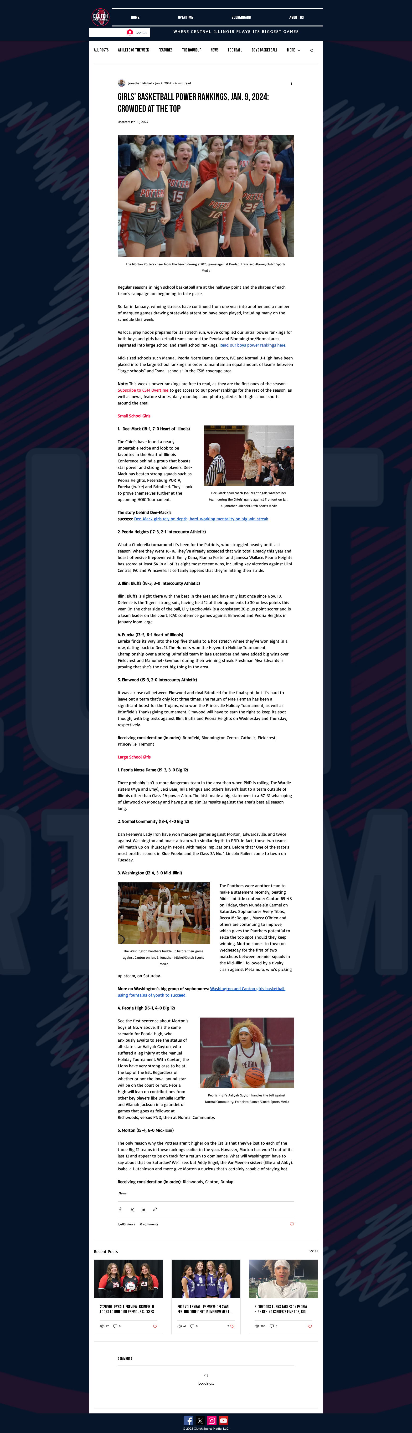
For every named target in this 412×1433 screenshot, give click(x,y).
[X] (200, 1420)
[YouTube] (223, 1420)
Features (165, 50)
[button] (312, 50)
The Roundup (191, 50)
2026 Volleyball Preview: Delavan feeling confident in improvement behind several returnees (203, 1309)
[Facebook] (188, 1420)
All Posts (101, 50)
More (291, 50)
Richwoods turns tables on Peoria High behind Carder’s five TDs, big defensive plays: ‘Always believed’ (281, 1309)
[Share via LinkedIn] (143, 1209)
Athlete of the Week (133, 50)
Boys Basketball (265, 50)
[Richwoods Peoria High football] (283, 1279)
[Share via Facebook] (120, 1209)
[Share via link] (155, 1209)
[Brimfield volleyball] (128, 1279)
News (214, 50)
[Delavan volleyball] (206, 1279)
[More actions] (291, 83)
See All (313, 1251)
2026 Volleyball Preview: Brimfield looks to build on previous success (127, 1309)
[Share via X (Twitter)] (131, 1209)
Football (235, 50)
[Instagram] (211, 1420)
